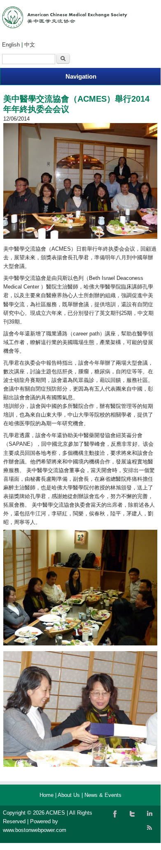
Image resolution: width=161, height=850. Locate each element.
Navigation (80, 76)
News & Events (102, 795)
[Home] (64, 26)
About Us (69, 795)
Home (47, 795)
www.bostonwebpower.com (34, 830)
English (11, 45)
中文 (29, 45)
